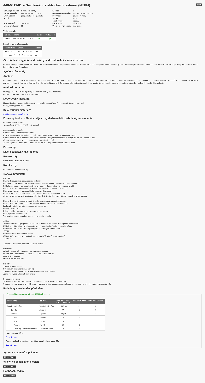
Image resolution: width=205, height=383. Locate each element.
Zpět (199, 5)
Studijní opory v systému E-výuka (15, 114)
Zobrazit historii (12, 337)
